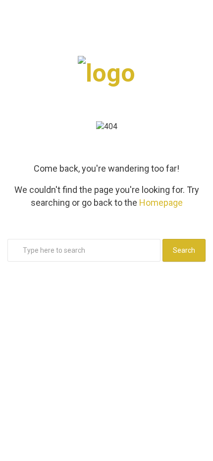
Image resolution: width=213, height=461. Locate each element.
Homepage (161, 202)
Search (184, 250)
